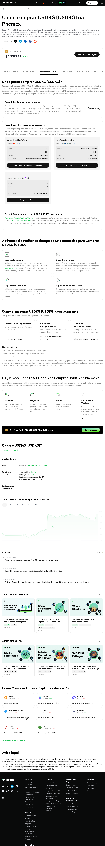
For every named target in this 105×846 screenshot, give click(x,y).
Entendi (52, 431)
